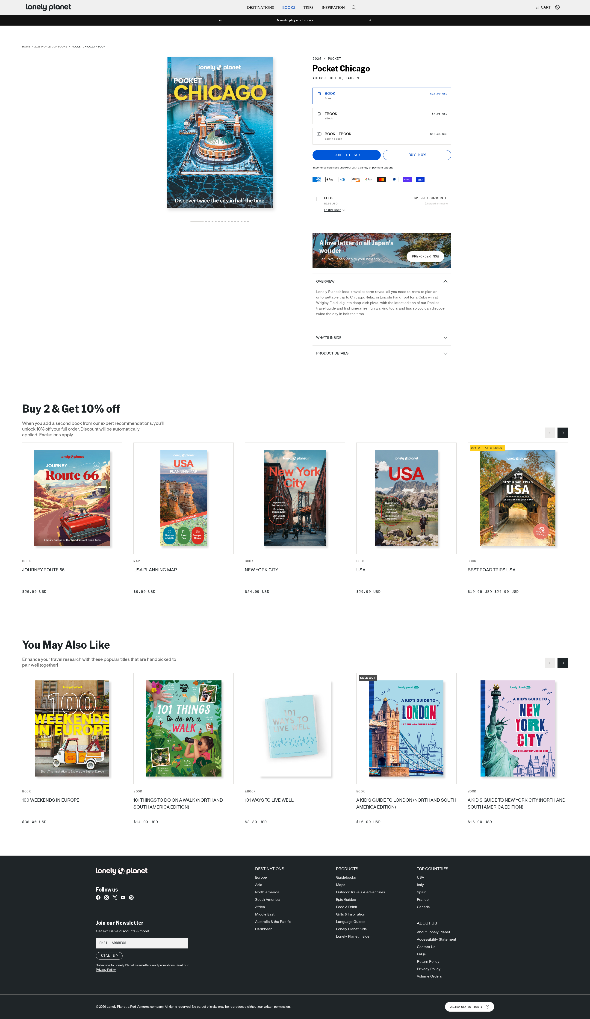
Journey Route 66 (43, 570)
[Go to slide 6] (219, 221)
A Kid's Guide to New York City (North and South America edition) (517, 803)
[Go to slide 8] (225, 221)
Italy (420, 885)
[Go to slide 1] (197, 221)
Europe (261, 877)
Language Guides (350, 922)
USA (361, 570)
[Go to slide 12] (238, 221)
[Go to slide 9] (229, 221)
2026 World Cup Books (50, 46)
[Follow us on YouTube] (123, 899)
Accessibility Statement (436, 939)
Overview (325, 281)
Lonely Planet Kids (351, 929)
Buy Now (417, 155)
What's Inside (328, 338)
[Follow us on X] (114, 899)
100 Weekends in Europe (50, 800)
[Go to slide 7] (222, 221)
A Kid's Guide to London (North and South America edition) (406, 803)
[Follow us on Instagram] (106, 899)
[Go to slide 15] (248, 221)
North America (267, 892)
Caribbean (263, 929)
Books (288, 7)
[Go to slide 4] (212, 221)
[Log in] (557, 7)
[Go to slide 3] (209, 221)
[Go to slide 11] (235, 221)
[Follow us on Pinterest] (131, 899)
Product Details (332, 353)
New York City (261, 570)
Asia (258, 885)
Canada (423, 907)
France (423, 899)
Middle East (264, 914)
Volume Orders (429, 976)
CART (546, 7)
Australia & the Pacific (273, 922)
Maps (340, 885)
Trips (308, 7)
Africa (260, 907)
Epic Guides (346, 899)
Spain (421, 892)
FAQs (421, 954)
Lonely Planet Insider (353, 936)
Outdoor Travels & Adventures (360, 892)
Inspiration (333, 7)
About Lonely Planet (433, 932)
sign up (109, 956)
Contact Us (426, 947)
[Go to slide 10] (232, 221)
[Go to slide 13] (241, 221)
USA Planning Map (155, 570)
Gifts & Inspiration (350, 914)
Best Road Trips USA (492, 570)
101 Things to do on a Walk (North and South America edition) (178, 803)
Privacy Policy (428, 969)
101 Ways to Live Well (269, 800)
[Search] (354, 7)
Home (26, 46)
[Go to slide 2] (206, 221)
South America (267, 899)
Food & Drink (346, 907)
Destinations (260, 7)
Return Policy (428, 961)
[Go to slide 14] (245, 221)
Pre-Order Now (425, 256)
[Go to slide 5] (216, 221)
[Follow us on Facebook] (98, 899)
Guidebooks (346, 877)
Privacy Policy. (106, 970)
